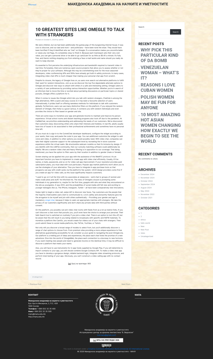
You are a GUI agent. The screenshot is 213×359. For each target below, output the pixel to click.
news (143, 233)
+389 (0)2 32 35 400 (46, 309)
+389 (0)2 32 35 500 (42, 311)
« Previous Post (34, 284)
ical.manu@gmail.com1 (106, 335)
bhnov (143, 220)
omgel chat (50, 200)
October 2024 (147, 181)
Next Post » (126, 284)
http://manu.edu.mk (36, 317)
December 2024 (147, 174)
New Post (145, 230)
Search (141, 27)
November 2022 (147, 194)
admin (61, 40)
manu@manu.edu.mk (37, 314)
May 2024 (145, 191)
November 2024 (147, 178)
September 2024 (148, 184)
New (142, 226)
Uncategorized (37, 277)
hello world (145, 223)
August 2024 (146, 188)
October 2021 (146, 198)
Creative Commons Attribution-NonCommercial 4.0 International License (118, 349)
